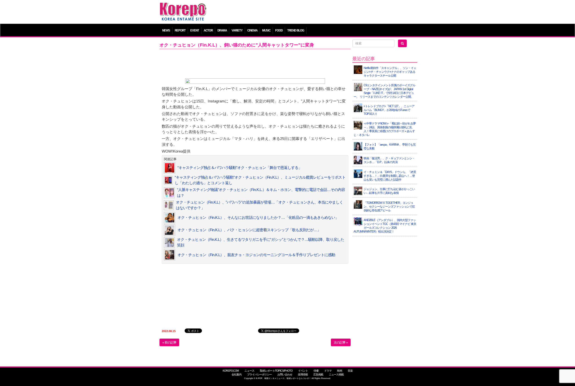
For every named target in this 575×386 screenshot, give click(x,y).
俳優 (316, 370)
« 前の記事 (169, 342)
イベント (303, 370)
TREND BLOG (295, 30)
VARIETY (237, 30)
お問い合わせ (284, 374)
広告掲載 (318, 374)
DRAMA (222, 30)
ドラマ (328, 370)
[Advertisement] (320, 12)
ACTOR (208, 30)
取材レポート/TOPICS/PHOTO (276, 370)
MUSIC (266, 30)
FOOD (279, 30)
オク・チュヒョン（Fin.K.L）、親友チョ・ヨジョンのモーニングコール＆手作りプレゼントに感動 (256, 255)
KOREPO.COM (231, 370)
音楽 (350, 370)
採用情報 (303, 374)
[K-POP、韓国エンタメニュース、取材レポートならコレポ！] (183, 6)
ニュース (249, 370)
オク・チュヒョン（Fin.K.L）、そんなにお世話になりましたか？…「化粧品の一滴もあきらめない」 (258, 217)
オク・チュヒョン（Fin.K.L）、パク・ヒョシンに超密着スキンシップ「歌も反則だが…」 (249, 230)
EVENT (194, 30)
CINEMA (252, 30)
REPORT (180, 30)
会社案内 (236, 374)
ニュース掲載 (336, 374)
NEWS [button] (166, 30)
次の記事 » (341, 342)
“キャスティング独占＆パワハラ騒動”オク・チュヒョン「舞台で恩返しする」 (239, 168)
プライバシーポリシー (259, 374)
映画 (339, 370)
